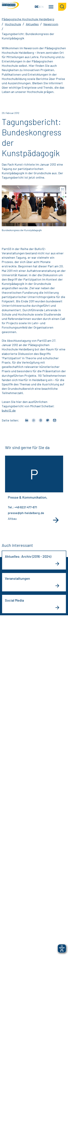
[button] (34, 205)
